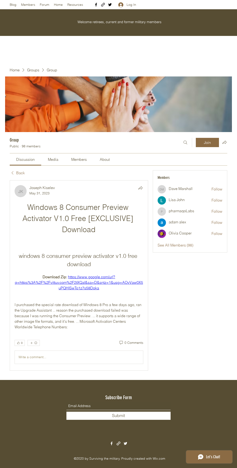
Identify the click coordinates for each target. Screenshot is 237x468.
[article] (79, 275)
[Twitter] (110, 4)
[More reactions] (34, 343)
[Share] (140, 188)
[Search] (185, 142)
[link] (25, 159)
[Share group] (224, 142)
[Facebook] (96, 4)
